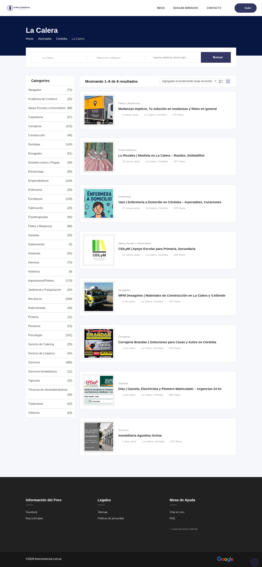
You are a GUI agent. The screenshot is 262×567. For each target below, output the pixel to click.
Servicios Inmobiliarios (50, 371)
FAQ (172, 518)
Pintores (50, 317)
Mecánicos (50, 298)
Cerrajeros (50, 126)
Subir (248, 8)
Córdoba (161, 114)
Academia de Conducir (50, 98)
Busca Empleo (34, 518)
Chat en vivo (177, 512)
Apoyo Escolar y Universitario (50, 108)
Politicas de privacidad (111, 518)
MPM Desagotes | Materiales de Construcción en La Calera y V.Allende (171, 295)
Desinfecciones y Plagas (50, 162)
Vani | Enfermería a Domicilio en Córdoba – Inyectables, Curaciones (169, 202)
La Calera (149, 114)
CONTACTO (214, 8)
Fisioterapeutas (50, 217)
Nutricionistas (50, 307)
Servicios (50, 362)
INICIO (161, 8)
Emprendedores (50, 180)
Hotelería (50, 271)
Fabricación (50, 207)
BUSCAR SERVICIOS (185, 8)
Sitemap (102, 512)
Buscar (218, 57)
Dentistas (50, 144)
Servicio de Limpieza (50, 353)
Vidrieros (50, 412)
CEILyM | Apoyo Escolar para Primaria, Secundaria (156, 249)
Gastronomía (50, 244)
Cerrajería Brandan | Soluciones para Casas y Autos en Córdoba (167, 342)
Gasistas (50, 235)
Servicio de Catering (50, 344)
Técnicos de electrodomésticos (50, 392)
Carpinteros (50, 117)
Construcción (50, 135)
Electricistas (50, 171)
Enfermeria (50, 189)
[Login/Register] (230, 8)
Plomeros (50, 326)
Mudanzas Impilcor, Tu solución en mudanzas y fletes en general (167, 109)
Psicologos (50, 335)
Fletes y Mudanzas (50, 226)
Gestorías (50, 253)
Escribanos (50, 198)
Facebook (31, 512)
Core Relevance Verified (185, 529)
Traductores (50, 403)
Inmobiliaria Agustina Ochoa (140, 435)
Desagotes (50, 153)
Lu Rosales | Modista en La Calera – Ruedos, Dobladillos (161, 155)
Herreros (50, 262)
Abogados (50, 89)
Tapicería (50, 380)
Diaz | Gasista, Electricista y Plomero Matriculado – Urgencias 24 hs (170, 389)
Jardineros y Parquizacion (50, 289)
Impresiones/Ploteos (50, 280)
